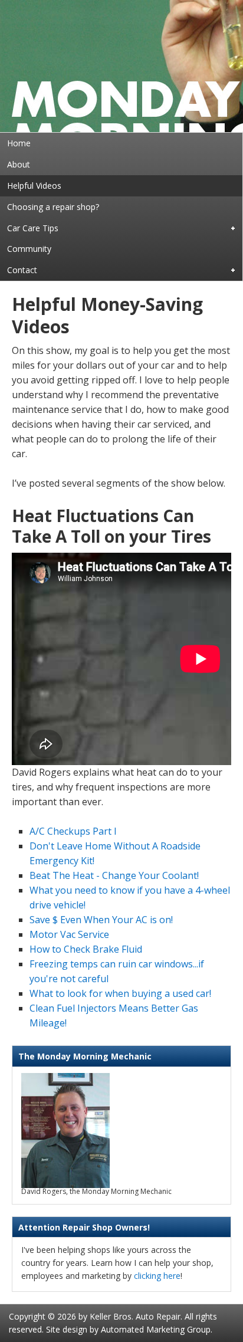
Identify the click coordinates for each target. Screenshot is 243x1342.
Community (29, 248)
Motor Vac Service (69, 934)
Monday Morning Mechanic (121, 66)
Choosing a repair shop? (53, 206)
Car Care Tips (29, 228)
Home (19, 143)
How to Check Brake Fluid (85, 949)
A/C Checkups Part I (73, 831)
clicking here (157, 1275)
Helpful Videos (34, 185)
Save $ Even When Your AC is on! (101, 919)
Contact (18, 270)
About (18, 164)
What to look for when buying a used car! (120, 993)
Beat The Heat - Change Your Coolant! (114, 875)
